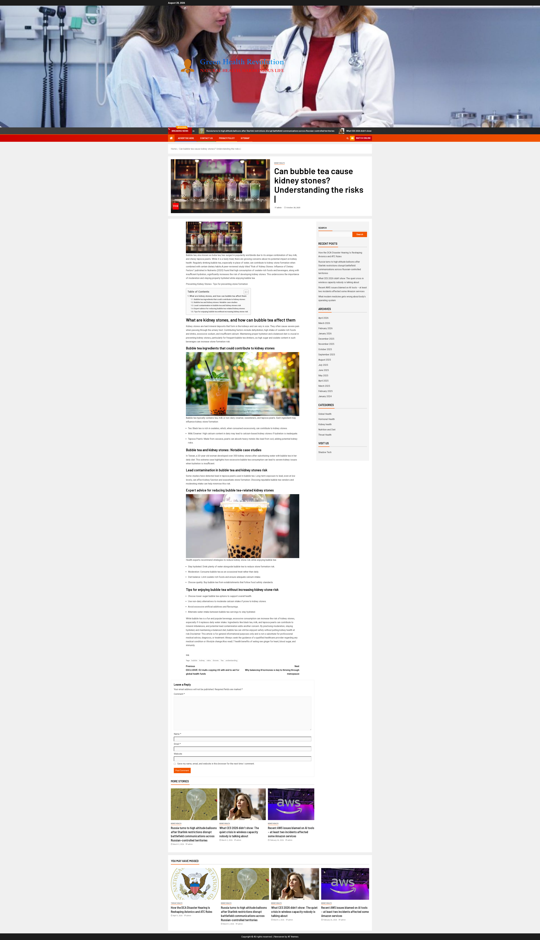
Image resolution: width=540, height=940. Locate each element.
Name (177, 734)
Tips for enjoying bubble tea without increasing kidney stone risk (221, 312)
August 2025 (324, 359)
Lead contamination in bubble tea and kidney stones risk (217, 305)
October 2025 (325, 349)
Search (322, 228)
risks (209, 660)
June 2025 (323, 370)
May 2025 (323, 375)
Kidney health (279, 163)
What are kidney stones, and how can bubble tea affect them (218, 296)
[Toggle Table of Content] (245, 292)
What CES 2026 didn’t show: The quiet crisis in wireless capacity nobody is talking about (294, 131)
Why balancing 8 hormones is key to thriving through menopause (272, 670)
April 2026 (323, 318)
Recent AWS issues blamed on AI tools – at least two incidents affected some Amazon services (291, 832)
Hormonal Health (326, 419)
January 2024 (325, 396)
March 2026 (324, 323)
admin (279, 208)
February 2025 (325, 391)
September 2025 (326, 354)
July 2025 (323, 365)
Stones (216, 660)
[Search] (347, 138)
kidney (202, 660)
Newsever (279, 936)
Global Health (324, 414)
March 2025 (324, 386)
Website (178, 753)
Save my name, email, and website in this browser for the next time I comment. (215, 763)
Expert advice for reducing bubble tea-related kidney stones (219, 308)
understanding (231, 660)
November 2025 (326, 344)
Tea (222, 660)
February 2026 (325, 328)
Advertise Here (186, 138)
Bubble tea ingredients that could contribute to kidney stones (219, 299)
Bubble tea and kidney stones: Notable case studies (215, 302)
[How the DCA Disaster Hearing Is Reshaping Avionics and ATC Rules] (195, 884)
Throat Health (324, 434)
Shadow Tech (324, 452)
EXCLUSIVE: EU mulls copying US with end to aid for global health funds (212, 670)
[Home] (171, 138)
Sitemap (245, 138)
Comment (179, 694)
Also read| (227, 641)
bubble (194, 660)
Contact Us (206, 138)
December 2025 (326, 338)
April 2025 (323, 380)
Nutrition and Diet (326, 429)
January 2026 (325, 333)
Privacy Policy (227, 138)
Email (177, 744)
